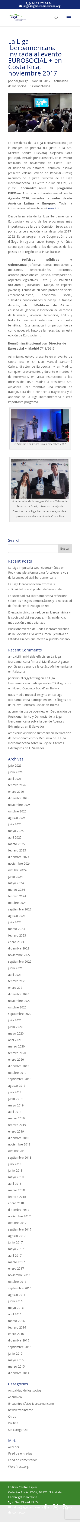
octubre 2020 (17, 1007)
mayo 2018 (16, 1177)
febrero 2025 (17, 850)
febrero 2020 (17, 1053)
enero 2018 (16, 1203)
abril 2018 (15, 1184)
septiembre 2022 (19, 961)
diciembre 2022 (18, 948)
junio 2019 (15, 1099)
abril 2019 (15, 1112)
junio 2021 (15, 968)
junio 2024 (15, 877)
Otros (12, 1416)
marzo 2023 (16, 929)
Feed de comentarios (23, 1460)
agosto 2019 (17, 1086)
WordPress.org (18, 1467)
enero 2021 (16, 988)
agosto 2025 (17, 818)
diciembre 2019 (18, 1066)
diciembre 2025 (18, 798)
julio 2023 (15, 922)
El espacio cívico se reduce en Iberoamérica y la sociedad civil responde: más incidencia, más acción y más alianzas (39, 617)
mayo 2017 (16, 1249)
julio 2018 (15, 1164)
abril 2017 (15, 1255)
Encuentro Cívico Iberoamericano (31, 1404)
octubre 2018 (17, 1151)
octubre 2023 (17, 903)
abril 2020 (15, 1040)
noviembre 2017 (19, 1216)
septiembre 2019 (19, 1079)
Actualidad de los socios (24, 1390)
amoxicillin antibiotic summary (29, 733)
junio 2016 (15, 1301)
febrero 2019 (17, 1125)
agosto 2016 (17, 1295)
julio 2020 (15, 1020)
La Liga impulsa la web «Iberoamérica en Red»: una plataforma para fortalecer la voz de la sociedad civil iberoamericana (38, 573)
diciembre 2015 (18, 1340)
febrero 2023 (17, 935)
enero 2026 (16, 792)
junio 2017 (15, 1242)
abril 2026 (15, 779)
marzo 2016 (16, 1321)
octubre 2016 (17, 1282)
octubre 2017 (17, 1223)
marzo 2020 (16, 1046)
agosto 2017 (17, 1236)
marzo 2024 (16, 890)
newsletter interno (20, 1410)
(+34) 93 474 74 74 (25, 1502)
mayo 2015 (16, 1360)
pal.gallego (21, 81)
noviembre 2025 (19, 805)
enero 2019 (16, 1131)
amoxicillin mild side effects (27, 656)
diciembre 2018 (18, 1138)
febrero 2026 (17, 785)
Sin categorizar (18, 1430)
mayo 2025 (16, 831)
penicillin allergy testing (24, 678)
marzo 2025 (16, 844)
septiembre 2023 (19, 909)
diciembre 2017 (18, 1210)
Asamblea (15, 1397)
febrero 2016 (17, 1327)
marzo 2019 (16, 1118)
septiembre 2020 (19, 1014)
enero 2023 (16, 942)
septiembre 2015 (19, 1347)
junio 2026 (15, 772)
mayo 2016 (16, 1308)
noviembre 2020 (19, 1001)
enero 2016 (16, 1334)
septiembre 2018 (19, 1157)
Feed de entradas (20, 1453)
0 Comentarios (40, 86)
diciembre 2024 (18, 857)
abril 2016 (15, 1314)
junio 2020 (15, 1027)
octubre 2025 (17, 811)
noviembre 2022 (19, 955)
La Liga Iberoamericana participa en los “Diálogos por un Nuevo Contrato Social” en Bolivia (39, 683)
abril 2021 (15, 975)
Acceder (13, 1447)
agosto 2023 (17, 916)
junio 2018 (15, 1170)
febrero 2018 (17, 1197)
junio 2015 (15, 1353)
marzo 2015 (16, 1366)
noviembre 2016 (19, 1275)
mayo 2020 (16, 1033)
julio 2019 (15, 1092)
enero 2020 (16, 1059)
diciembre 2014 (18, 1373)
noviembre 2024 (19, 863)
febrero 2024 (17, 896)
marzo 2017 (16, 1262)
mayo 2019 (16, 1105)
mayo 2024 (16, 883)
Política (13, 1423)
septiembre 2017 (19, 1229)
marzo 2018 (16, 1190)
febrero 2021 (17, 981)
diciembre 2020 (18, 994)
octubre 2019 (17, 1073)
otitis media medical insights (27, 695)
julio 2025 (15, 824)
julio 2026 (15, 765)
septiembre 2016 (19, 1288)
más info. (54, 208)
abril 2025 (15, 837)
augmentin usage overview (26, 711)
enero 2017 (16, 1268)
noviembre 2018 (19, 1144)
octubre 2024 (17, 870)
